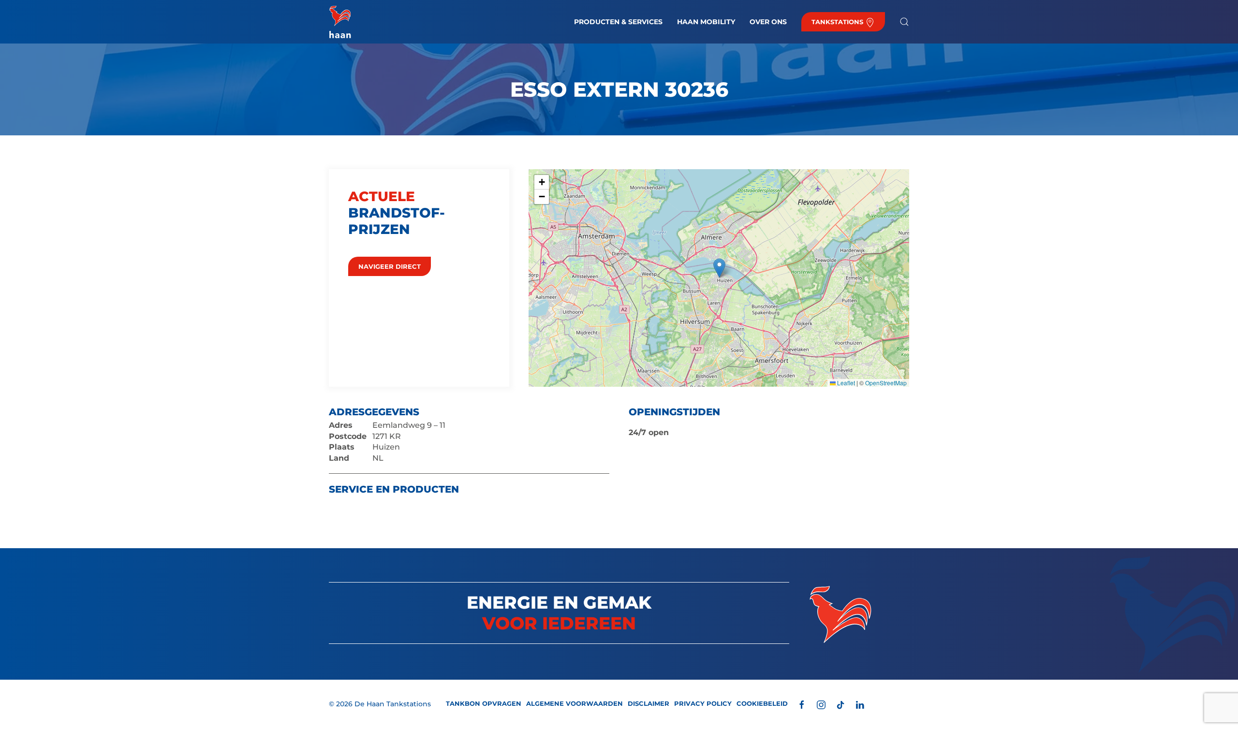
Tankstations (838, 22)
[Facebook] (802, 704)
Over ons (768, 21)
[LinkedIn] (860, 704)
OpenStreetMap (886, 383)
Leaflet (845, 383)
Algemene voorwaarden (574, 703)
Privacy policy (703, 703)
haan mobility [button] (706, 21)
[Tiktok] (840, 704)
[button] (904, 22)
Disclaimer (648, 703)
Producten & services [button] (618, 21)
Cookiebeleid (762, 703)
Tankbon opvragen (483, 703)
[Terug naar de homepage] (340, 22)
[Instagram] (821, 704)
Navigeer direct (389, 266)
